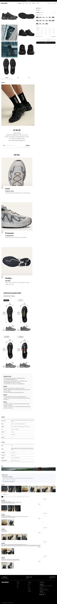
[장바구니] (55, 3)
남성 (23, 3)
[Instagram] (43, 594)
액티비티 (33, 3)
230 (45, 28)
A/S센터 (29, 587)
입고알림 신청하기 (53, 36)
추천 (29, 77)
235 (49, 28)
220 (37, 28)
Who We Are (18, 583)
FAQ (28, 586)
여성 (26, 3)
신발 (30, 3)
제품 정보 (6, 77)
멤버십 (17, 587)
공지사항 (18, 586)
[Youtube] (41, 594)
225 (41, 28)
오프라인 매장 (29, 590)
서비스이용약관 (41, 583)
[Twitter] (45, 594)
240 (53, 28)
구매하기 (46, 42)
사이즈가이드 (29, 583)
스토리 (38, 3)
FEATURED (19, 3)
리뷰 (18, 77)
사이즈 (37, 26)
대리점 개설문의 (29, 591)
